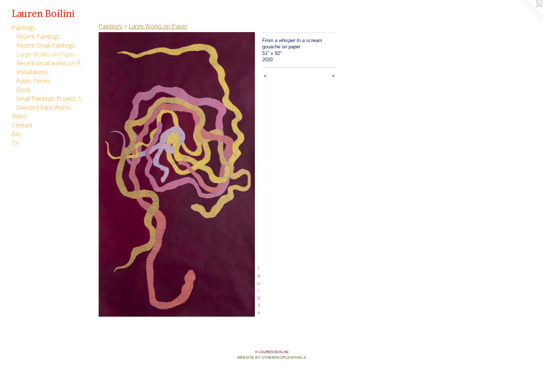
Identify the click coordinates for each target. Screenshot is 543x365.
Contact (22, 125)
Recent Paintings (38, 36)
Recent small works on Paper (51, 63)
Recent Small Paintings (45, 45)
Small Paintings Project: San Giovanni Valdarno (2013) (51, 98)
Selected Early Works (43, 107)
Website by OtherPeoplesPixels (271, 357)
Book (23, 90)
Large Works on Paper (45, 54)
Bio (16, 134)
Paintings (23, 28)
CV (15, 143)
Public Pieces (33, 81)
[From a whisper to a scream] (177, 174)
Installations (32, 72)
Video (19, 116)
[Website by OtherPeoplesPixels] (528, 15)
